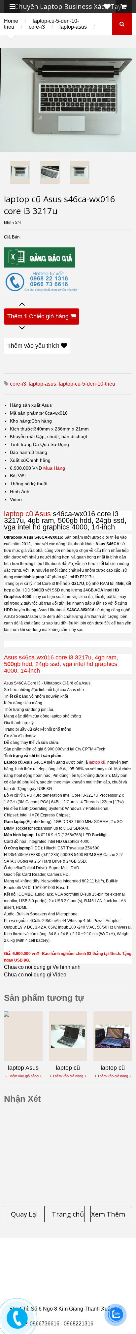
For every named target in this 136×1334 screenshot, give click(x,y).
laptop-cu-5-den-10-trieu (87, 384)
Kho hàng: (20, 421)
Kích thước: (22, 428)
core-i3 (37, 27)
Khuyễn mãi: (23, 436)
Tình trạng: (21, 444)
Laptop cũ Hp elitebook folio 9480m (63, 1275)
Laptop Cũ (35, 1267)
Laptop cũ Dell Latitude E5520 (57, 1295)
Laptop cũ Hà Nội (80, 1267)
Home (11, 21)
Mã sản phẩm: (25, 413)
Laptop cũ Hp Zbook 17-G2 (69, 1291)
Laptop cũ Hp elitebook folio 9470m (63, 1271)
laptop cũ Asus (27, 514)
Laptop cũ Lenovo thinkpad (66, 1263)
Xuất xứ (18, 460)
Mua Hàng (54, 468)
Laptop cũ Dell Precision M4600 (59, 1279)
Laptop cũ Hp (63, 1259)
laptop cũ (97, 762)
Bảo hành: (20, 452)
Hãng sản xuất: (26, 405)
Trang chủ (22, 1259)
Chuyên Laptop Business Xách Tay (68, 6)
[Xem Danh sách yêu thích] (107, 6)
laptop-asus (73, 27)
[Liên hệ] (17, 1323)
